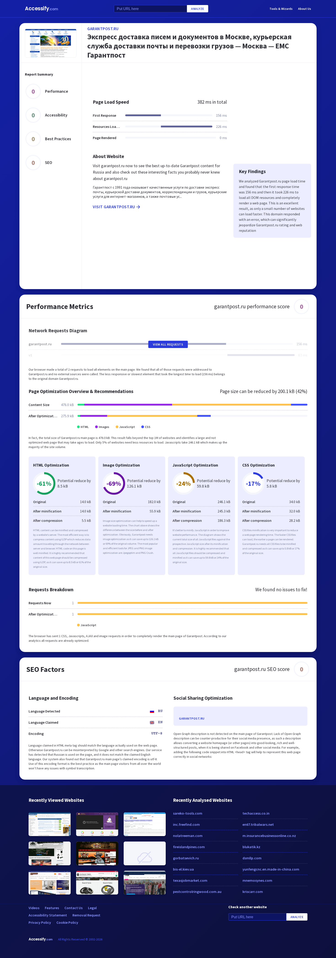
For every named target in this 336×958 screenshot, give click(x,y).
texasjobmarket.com (190, 880)
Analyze (197, 9)
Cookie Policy (67, 922)
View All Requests (168, 344)
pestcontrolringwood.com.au (197, 891)
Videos (34, 907)
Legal (92, 907)
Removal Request (86, 915)
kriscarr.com (253, 891)
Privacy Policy (40, 922)
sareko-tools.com (187, 813)
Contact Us (73, 907)
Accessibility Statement (48, 915)
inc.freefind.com (186, 824)
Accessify (41, 8)
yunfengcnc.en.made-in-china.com (271, 869)
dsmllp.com (252, 858)
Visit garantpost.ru (114, 206)
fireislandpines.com (189, 847)
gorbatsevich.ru (186, 858)
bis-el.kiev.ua (183, 869)
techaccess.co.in (256, 813)
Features (52, 907)
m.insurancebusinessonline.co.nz (269, 835)
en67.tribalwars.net (258, 824)
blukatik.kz (251, 847)
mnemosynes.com (257, 880)
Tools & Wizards (281, 9)
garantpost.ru (103, 28)
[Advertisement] (199, 78)
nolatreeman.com (188, 835)
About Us (304, 9)
